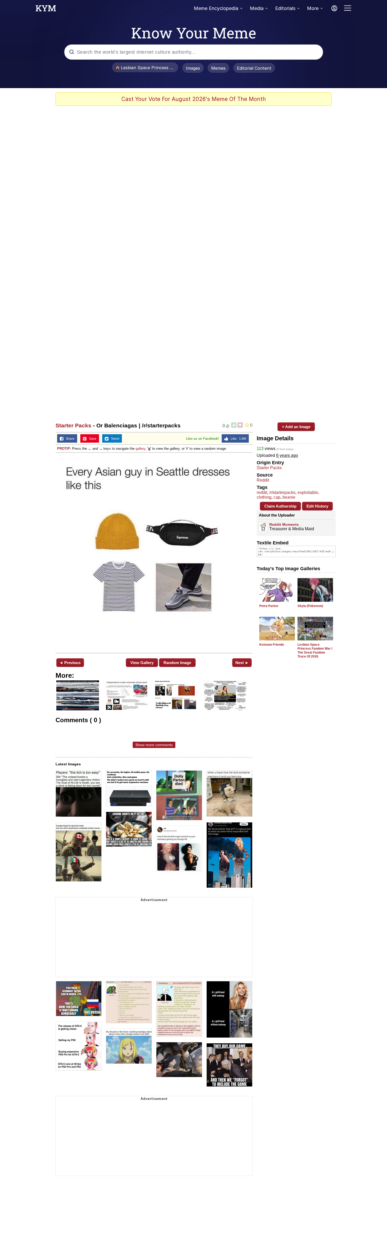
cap (277, 497)
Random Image (177, 662)
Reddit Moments (284, 524)
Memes (218, 68)
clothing (264, 497)
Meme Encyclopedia (216, 8)
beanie (288, 497)
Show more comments (154, 745)
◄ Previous (70, 662)
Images (193, 68)
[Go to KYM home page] (46, 9)
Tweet (113, 439)
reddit (262, 492)
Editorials (285, 8)
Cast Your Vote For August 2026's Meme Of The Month (193, 99)
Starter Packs (73, 425)
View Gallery (141, 662)
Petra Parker (269, 606)
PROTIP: (64, 449)
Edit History (317, 506)
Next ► (242, 662)
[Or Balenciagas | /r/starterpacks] (154, 552)
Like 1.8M (237, 439)
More (313, 8)
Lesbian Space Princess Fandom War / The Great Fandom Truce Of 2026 (314, 650)
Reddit (263, 480)
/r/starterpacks (282, 492)
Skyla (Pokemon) (310, 606)
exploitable (307, 492)
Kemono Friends (271, 644)
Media (257, 8)
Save (91, 439)
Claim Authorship (280, 506)
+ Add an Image (296, 426)
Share (69, 439)
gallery (140, 449)
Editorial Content (254, 68)
